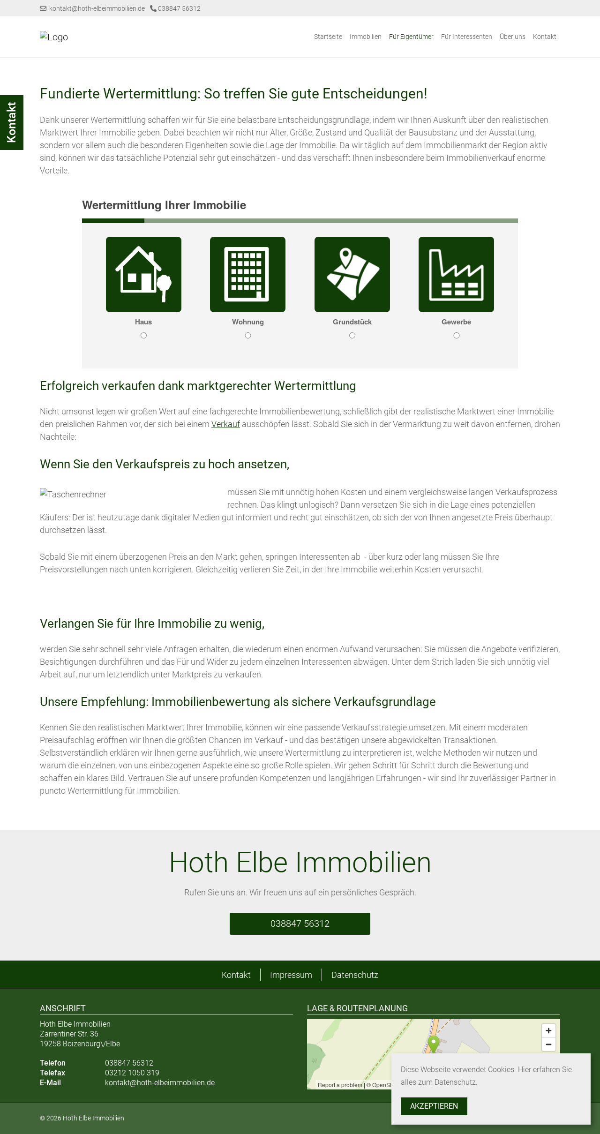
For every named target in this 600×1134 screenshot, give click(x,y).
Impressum (291, 975)
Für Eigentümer (411, 36)
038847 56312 (179, 8)
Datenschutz (354, 975)
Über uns (512, 36)
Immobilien (366, 36)
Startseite (328, 36)
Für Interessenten (466, 36)
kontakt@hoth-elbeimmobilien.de (95, 8)
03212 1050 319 (132, 1072)
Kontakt (544, 36)
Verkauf (225, 424)
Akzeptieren (434, 1106)
